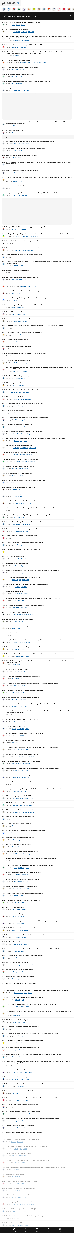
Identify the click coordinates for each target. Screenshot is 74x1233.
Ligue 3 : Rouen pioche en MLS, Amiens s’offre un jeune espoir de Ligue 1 (27, 1146)
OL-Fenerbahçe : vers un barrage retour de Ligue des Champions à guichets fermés (30, 141)
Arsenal (27, 257)
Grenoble (16, 265)
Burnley (30, 642)
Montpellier (21, 517)
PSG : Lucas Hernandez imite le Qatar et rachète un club (22, 390)
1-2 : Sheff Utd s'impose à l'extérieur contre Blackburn (21, 452)
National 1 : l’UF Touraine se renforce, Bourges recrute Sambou (24, 241)
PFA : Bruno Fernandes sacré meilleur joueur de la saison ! (22, 719)
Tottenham (25, 468)
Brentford (23, 434)
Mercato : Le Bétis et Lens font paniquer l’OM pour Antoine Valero (25, 45)
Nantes (18, 427)
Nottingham (18, 314)
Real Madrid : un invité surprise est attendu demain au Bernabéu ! (25, 248)
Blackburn (15, 454)
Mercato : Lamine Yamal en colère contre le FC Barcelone (22, 319)
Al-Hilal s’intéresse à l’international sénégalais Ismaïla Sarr (23, 529)
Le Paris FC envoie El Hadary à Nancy (16, 726)
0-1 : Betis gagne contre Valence (15, 383)
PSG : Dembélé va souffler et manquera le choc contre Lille (23, 676)
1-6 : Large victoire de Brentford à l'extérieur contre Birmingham (24, 431)
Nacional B (31, 32)
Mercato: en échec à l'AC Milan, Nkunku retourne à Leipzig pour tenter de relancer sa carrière (32, 768)
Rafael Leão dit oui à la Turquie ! (15, 591)
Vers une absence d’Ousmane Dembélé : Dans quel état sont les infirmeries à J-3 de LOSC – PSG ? (33, 598)
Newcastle (15, 706)
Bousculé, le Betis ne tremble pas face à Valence (20, 74)
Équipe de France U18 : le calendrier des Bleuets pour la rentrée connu (26, 353)
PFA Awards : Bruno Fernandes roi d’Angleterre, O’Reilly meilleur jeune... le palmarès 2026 (32, 747)
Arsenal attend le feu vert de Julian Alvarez (18, 1223)
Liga (21, 76)
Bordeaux (17, 173)
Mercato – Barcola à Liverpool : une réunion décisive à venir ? (23, 522)
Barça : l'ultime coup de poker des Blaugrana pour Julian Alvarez (24, 647)
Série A (25, 441)
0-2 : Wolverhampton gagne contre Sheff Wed (19, 445)
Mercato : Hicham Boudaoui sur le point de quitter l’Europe (23, 291)
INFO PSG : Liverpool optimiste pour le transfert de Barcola (23, 577)
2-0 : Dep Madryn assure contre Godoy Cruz (18, 29)
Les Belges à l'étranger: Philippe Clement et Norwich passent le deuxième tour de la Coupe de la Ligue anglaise (38, 234)
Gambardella (26, 763)
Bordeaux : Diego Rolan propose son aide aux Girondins (22, 170)
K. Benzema (20, 150)
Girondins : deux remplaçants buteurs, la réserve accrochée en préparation (27, 584)
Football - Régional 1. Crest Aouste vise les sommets (21, 633)
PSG (22, 40)
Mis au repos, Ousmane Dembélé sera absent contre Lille (22, 697)
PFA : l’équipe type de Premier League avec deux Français (22, 1202)
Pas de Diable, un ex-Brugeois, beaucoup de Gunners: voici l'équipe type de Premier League (32, 570)
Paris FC (14, 729)
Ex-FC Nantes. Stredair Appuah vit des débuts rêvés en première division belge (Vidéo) (31, 654)
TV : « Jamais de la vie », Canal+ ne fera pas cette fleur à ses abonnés (25, 480)
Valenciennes (20, 729)
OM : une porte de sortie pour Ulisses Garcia (18, 1153)
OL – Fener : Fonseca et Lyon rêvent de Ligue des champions (23, 277)
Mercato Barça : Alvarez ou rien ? (15, 1174)
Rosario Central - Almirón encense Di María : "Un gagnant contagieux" (26, 1216)
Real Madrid (16, 40)
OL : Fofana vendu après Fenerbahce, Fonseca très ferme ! (22, 754)
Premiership (18, 83)
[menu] (71, 3)
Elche (15, 321)
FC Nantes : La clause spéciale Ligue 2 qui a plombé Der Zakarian (24, 690)
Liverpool (21, 69)
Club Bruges (17, 614)
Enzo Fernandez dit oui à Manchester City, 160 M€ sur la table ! (24, 333)
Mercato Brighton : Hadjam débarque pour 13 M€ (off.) (21, 1209)
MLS (21, 1149)
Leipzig (13, 188)
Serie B (23, 656)
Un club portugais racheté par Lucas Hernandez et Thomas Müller (25, 305)
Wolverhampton (24, 448)
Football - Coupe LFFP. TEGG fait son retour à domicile (21, 1181)
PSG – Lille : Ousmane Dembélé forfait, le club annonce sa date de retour (27, 417)
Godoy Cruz (24, 32)
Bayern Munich (23, 279)
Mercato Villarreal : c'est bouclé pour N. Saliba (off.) (20, 487)
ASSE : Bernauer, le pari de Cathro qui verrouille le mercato (23, 22)
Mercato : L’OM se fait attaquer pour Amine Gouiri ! (20, 466)
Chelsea (25, 335)
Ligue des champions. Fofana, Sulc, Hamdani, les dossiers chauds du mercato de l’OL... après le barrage (35, 1167)
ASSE (13, 25)
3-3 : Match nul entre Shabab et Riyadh (17, 669)
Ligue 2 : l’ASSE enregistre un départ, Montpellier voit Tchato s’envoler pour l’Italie (29, 515)
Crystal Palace (18, 531)
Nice (13, 157)
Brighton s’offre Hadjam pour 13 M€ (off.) (17, 1195)
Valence (17, 76)
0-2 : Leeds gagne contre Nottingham (16, 397)
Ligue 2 (18, 25)
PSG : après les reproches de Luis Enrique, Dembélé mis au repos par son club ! (28, 1160)
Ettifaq (15, 621)
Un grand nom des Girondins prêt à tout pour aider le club (22, 1139)
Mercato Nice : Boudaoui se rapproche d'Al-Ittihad (20, 740)
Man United (23, 62)
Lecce (13, 427)
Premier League (32, 62)
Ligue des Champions (23, 143)
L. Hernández (20, 307)
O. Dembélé (24, 607)
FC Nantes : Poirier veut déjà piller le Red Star (19, 424)
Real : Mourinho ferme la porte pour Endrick (18, 494)
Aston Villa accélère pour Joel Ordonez (17, 612)
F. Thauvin (16, 55)
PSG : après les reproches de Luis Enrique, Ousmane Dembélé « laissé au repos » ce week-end (32, 683)
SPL (15, 150)
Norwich (17, 236)
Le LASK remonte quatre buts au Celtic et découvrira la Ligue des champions (28, 81)
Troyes (24, 90)
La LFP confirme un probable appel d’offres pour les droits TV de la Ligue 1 (27, 298)
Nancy (27, 729)
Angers (14, 628)
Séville (14, 47)
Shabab (15, 671)
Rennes (19, 126)
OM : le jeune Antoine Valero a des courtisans (19, 88)
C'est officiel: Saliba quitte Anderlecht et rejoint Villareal (22, 501)
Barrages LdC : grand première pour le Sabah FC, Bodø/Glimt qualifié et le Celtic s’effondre (32, 193)
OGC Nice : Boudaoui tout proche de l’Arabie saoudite (21, 155)
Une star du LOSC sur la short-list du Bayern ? (19, 186)
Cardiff (23, 236)
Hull (16, 157)
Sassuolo (20, 1155)
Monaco (26, 40)
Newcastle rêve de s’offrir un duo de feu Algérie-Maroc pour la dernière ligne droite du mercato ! (33, 704)
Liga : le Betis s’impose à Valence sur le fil (18, 360)
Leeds (22, 399)
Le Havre (17, 133)
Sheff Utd (22, 454)
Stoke (25, 642)
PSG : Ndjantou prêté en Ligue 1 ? (15, 130)
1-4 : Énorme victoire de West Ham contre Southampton (22, 459)
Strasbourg (21, 257)
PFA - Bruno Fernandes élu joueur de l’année (19, 60)
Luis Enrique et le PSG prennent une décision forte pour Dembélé (25, 605)
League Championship (32, 236)
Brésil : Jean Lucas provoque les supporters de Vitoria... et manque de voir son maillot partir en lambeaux (36, 438)
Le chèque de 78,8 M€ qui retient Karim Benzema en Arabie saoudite (25, 148)
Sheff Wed (16, 448)
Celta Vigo (24, 363)
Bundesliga (26, 392)
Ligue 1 (23, 25)
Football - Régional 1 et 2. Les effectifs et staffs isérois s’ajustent (24, 542)
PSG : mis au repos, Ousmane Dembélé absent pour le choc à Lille (24, 733)
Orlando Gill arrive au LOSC (14, 312)
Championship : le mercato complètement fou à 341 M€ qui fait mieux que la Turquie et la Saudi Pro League (37, 640)
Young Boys (26, 1197)
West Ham (24, 461)
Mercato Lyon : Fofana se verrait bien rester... (19, 346)
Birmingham (16, 434)
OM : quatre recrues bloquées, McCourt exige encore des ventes (24, 255)
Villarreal (14, 489)
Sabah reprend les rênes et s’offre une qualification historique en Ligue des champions (31, 508)
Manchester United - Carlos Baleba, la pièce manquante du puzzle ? (25, 284)
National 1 (23, 173)
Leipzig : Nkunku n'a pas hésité (15, 556)
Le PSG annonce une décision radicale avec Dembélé (21, 1188)
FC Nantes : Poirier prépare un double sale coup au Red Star (23, 549)
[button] (65, 3)
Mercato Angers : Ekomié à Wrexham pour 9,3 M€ (20, 626)
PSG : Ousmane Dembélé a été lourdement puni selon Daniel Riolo (25, 404)
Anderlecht (24, 503)
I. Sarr (27, 531)
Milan (18, 559)
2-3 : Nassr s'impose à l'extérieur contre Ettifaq (19, 619)
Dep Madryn (16, 32)
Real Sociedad (26, 250)
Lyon (15, 143)
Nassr (19, 621)
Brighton (17, 378)
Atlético (24, 475)
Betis (12, 76)
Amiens (16, 1149)
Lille (13, 69)
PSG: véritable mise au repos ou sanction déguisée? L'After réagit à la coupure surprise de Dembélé (34, 326)
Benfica (14, 335)
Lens (18, 47)
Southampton (16, 461)
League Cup (28, 399)
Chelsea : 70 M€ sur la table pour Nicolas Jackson (20, 775)
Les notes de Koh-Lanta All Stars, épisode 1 (18, 270)
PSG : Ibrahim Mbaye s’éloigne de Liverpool (18, 376)
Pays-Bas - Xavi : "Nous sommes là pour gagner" (20, 410)
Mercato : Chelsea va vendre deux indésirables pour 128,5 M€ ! (24, 782)
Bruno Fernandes (42, 62)
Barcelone (15, 181)
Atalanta (26, 538)
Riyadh (20, 671)
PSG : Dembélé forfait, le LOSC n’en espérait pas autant (22, 67)
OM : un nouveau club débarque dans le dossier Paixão (21, 536)
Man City (19, 335)
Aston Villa (26, 593)
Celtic (12, 83)
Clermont (21, 157)
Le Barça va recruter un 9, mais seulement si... (19, 473)
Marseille (23, 47)
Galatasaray (15, 593)
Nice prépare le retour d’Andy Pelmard (17, 563)
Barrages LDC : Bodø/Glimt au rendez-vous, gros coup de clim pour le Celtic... (28, 227)
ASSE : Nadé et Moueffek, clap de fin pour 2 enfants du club (23, 761)
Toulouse (23, 133)
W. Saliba (31, 1204)
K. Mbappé (24, 371)
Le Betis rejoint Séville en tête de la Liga (17, 339)
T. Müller (13, 307)
